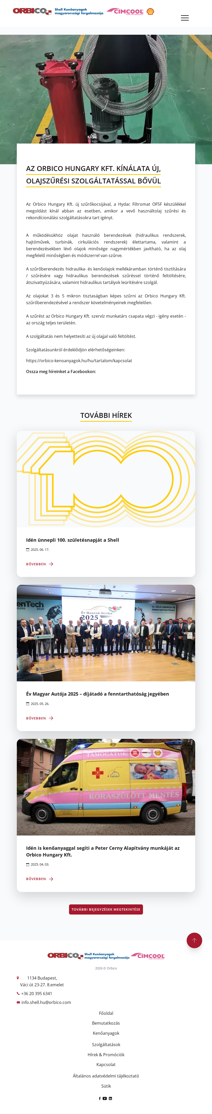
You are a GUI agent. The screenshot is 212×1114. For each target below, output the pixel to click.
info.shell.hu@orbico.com (46, 1002)
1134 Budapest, (42, 978)
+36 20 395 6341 (36, 993)
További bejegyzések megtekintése (106, 909)
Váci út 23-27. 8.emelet (42, 985)
